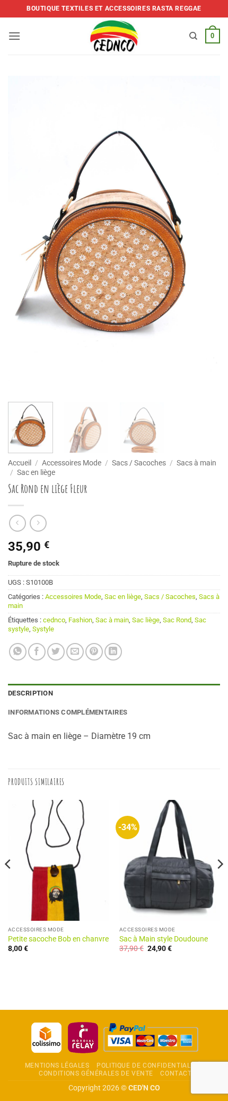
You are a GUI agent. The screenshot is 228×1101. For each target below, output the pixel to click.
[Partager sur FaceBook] (37, 651)
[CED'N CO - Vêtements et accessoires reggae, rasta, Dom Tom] (114, 36)
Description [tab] (30, 693)
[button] (14, 36)
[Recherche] (193, 36)
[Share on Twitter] (56, 651)
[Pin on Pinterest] (94, 651)
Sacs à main (196, 463)
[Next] (202, 235)
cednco (54, 620)
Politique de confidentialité (148, 1065)
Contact (175, 1073)
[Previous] (25, 235)
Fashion (80, 620)
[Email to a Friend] (75, 651)
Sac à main (112, 620)
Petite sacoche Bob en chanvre (58, 939)
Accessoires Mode (71, 463)
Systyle (43, 629)
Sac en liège (36, 472)
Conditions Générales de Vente (96, 1073)
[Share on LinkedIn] (113, 651)
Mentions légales (57, 1065)
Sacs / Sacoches (139, 463)
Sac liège (146, 620)
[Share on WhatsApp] (18, 651)
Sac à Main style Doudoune (163, 939)
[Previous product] (38, 523)
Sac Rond (177, 620)
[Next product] (17, 523)
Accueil (19, 463)
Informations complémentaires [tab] (67, 712)
